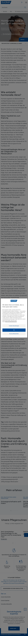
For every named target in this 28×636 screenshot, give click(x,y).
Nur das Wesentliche (14, 333)
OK (14, 330)
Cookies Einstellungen (14, 325)
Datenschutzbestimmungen (11, 321)
